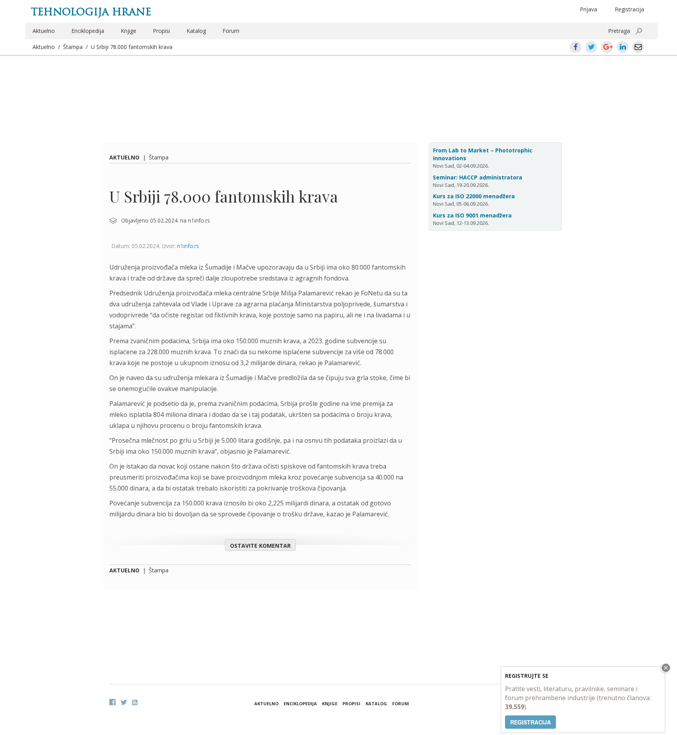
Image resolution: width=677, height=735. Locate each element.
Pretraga (619, 30)
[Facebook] (112, 702)
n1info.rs (188, 246)
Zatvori (665, 668)
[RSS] (135, 702)
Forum (231, 30)
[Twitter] (124, 702)
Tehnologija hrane (91, 11)
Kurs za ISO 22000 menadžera (474, 196)
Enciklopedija (87, 30)
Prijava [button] (588, 9)
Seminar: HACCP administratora (477, 177)
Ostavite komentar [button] (260, 545)
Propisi (161, 30)
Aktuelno (44, 30)
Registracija (629, 9)
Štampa (73, 47)
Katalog (196, 30)
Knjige (128, 30)
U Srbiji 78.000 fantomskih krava (131, 47)
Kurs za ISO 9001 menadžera (472, 215)
